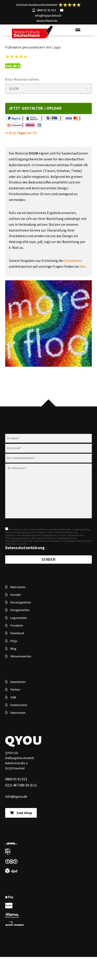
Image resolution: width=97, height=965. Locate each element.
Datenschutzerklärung (25, 547)
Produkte (16, 625)
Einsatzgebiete (20, 602)
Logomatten (18, 618)
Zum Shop (24, 813)
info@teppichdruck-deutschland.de (48, 18)
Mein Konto (17, 587)
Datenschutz (19, 705)
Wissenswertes (20, 656)
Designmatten (20, 610)
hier (82, 266)
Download (17, 633)
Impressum (17, 713)
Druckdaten (73, 260)
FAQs (13, 641)
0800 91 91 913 (46, 10)
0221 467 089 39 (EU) (21, 785)
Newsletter (18, 682)
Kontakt (15, 595)
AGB (13, 697)
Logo (32, 32)
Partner (15, 689)
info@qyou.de (16, 796)
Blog (13, 649)
